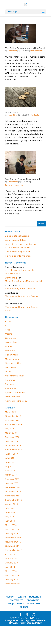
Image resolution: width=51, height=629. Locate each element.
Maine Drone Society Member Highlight (24, 281)
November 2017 (13, 445)
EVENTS (22, 597)
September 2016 (13, 500)
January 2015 (11, 563)
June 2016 (10, 512)
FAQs (11, 604)
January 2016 (11, 533)
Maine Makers (12, 359)
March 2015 (11, 559)
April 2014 (10, 567)
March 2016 (11, 525)
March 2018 (11, 433)
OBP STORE (33, 600)
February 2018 (12, 437)
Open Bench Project (15, 376)
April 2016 (10, 521)
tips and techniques (14, 185)
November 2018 (13, 416)
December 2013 (13, 584)
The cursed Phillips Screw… (18, 252)
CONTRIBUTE (16, 600)
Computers (10, 338)
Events (8, 346)
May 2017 (10, 466)
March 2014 (11, 571)
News (8, 372)
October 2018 (12, 420)
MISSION (10, 597)
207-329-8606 (38, 620)
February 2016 (12, 529)
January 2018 (11, 441)
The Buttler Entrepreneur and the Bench (25, 48)
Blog (7, 330)
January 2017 (11, 483)
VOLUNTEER (33, 604)
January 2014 (11, 579)
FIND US (24, 607)
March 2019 (11, 412)
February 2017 (12, 479)
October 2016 (12, 496)
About (8, 321)
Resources (10, 388)
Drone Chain (11, 342)
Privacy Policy (17, 623)
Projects (9, 384)
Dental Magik (11, 278)
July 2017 (9, 458)
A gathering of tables (16, 240)
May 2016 (10, 517)
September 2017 (13, 450)
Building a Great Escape (17, 236)
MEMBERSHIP (35, 597)
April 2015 (10, 554)
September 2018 (13, 424)
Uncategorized (12, 397)
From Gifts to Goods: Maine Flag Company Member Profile (21, 246)
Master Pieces (12, 112)
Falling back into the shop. (18, 256)
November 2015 (13, 542)
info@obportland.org (17, 620)
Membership (11, 367)
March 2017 (11, 475)
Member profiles (37, 51)
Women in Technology (16, 401)
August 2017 (11, 454)
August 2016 (11, 504)
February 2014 (12, 575)
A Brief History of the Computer (20, 289)
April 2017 (10, 471)
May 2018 (10, 429)
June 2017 (10, 462)
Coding (8, 334)
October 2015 (12, 546)
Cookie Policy (34, 623)
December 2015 (13, 538)
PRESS (20, 604)
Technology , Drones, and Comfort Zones (22, 298)
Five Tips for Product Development (22, 179)
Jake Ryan (12, 51)
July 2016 (9, 508)
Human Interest (13, 355)
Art (6, 325)
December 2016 (13, 487)
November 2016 (13, 491)
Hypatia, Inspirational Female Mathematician (19, 272)
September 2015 (13, 550)
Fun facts (35, 115)
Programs (10, 380)
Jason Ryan (13, 115)
